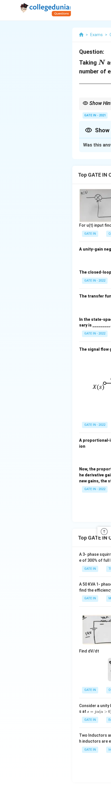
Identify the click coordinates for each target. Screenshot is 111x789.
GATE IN (90, 234)
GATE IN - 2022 (94, 280)
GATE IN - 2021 (95, 115)
